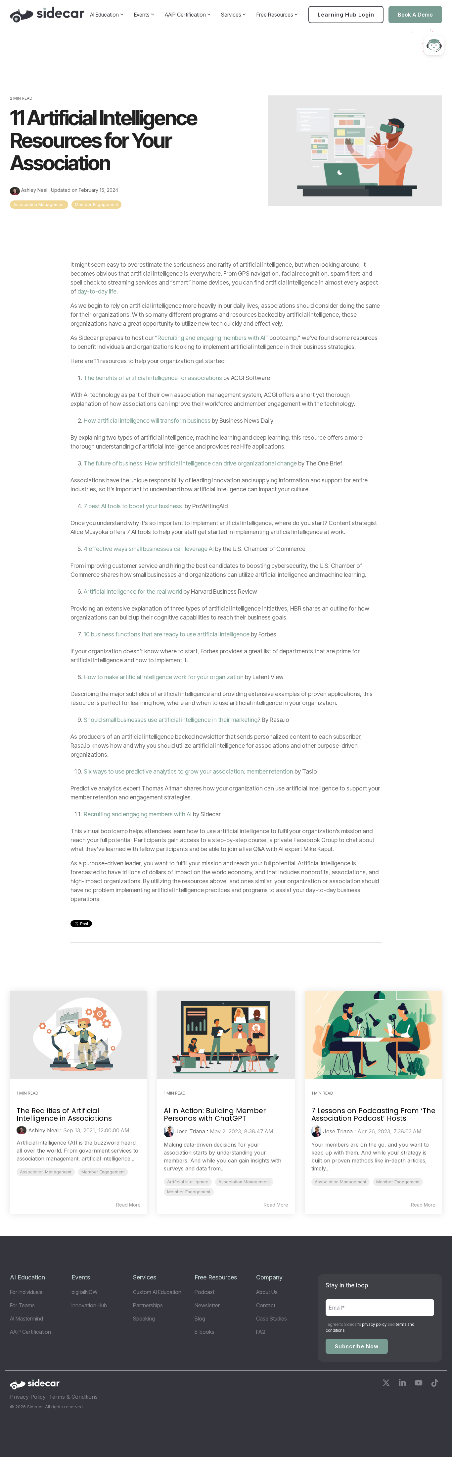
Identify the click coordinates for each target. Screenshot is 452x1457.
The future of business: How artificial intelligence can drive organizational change (190, 463)
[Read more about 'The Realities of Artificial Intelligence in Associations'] (78, 1034)
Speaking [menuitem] (144, 1318)
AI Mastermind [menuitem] (26, 1318)
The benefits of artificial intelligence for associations (153, 377)
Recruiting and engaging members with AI (211, 337)
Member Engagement (96, 204)
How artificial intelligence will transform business (147, 420)
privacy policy (374, 1324)
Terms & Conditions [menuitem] (73, 1396)
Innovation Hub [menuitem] (89, 1305)
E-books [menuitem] (204, 1331)
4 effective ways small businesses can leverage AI (149, 548)
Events (142, 14)
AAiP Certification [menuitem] (30, 1331)
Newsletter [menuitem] (207, 1305)
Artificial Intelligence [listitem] (187, 1181)
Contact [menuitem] (265, 1305)
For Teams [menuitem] (22, 1305)
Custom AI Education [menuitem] (157, 1292)
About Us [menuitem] (267, 1292)
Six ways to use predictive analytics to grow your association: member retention (188, 771)
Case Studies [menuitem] (271, 1318)
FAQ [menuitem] (260, 1331)
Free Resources (274, 14)
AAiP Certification (185, 14)
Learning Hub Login (346, 14)
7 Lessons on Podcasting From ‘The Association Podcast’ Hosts (373, 1114)
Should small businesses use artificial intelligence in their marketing (170, 719)
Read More (128, 1205)
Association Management (39, 204)
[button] (387, 1384)
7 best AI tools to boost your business (133, 506)
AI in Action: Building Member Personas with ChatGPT (215, 1114)
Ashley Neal (34, 190)
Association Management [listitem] (45, 1171)
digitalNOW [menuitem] (84, 1292)
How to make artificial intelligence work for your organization (164, 677)
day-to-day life (96, 291)
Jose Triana (190, 1131)
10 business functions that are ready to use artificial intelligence (166, 634)
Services (231, 14)
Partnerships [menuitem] (148, 1305)
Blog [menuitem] (200, 1318)
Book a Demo (415, 14)
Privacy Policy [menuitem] (28, 1396)
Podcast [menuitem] (204, 1292)
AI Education (104, 14)
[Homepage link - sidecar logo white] (35, 1386)
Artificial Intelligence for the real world (133, 591)
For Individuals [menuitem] (26, 1292)
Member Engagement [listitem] (103, 1171)
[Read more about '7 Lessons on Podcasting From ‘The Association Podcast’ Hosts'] (373, 1034)
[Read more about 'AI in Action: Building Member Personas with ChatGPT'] (225, 1034)
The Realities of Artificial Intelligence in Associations (64, 1114)
